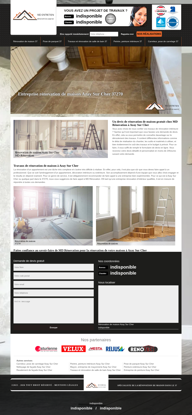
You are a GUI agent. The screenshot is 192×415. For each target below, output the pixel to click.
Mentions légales (66, 385)
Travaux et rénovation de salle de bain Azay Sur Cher (95, 370)
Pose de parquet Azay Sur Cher (139, 364)
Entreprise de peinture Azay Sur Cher (141, 370)
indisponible (89, 15)
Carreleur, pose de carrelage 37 (163, 41)
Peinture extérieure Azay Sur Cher (140, 367)
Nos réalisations (149, 34)
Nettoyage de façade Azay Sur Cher (33, 367)
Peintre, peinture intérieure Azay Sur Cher (90, 364)
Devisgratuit (110, 18)
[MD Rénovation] (96, 381)
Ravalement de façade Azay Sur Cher (34, 370)
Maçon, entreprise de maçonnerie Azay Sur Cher (93, 367)
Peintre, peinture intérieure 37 (128, 41)
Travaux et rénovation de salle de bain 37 (87, 41)
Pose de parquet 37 (52, 41)
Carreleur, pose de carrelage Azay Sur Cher (37, 364)
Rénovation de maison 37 (25, 41)
